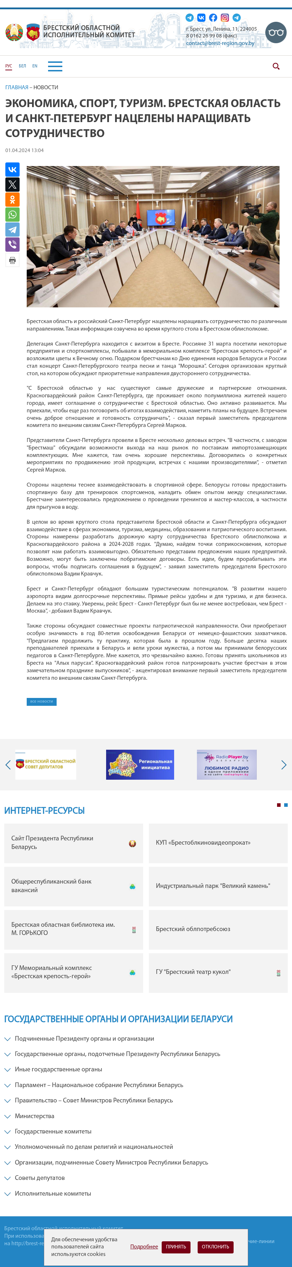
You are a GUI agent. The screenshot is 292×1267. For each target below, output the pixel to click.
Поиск (276, 66)
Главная (16, 88)
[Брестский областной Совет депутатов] (45, 765)
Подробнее (144, 1247)
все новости (41, 701)
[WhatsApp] (15, 214)
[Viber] (16, 244)
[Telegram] (15, 229)
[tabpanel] (146, 910)
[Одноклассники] (15, 199)
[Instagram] (225, 17)
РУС (8, 66)
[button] (50, 66)
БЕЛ (22, 66)
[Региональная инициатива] (140, 765)
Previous (9, 764)
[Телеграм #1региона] (237, 17)
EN (34, 66)
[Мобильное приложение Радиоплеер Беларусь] (227, 765)
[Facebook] (213, 17)
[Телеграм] (190, 17)
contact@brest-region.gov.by (220, 43)
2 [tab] (286, 805)
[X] (15, 184)
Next (282, 764)
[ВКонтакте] (15, 169)
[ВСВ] (276, 32)
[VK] (201, 17)
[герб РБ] (14, 32)
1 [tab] (279, 805)
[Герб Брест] (33, 32)
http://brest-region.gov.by (41, 1244)
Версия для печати (12, 260)
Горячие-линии (256, 1242)
